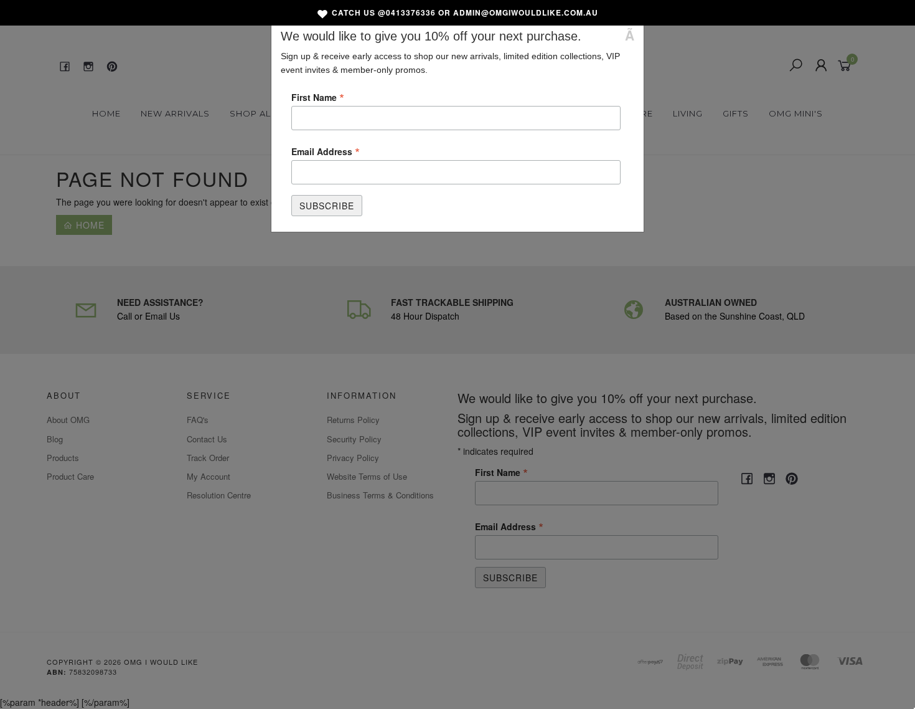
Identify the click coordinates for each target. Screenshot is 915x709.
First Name (317, 96)
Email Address (325, 150)
